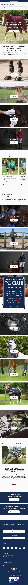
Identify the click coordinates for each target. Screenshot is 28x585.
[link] (14, 291)
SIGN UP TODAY (14, 306)
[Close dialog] (24, 278)
